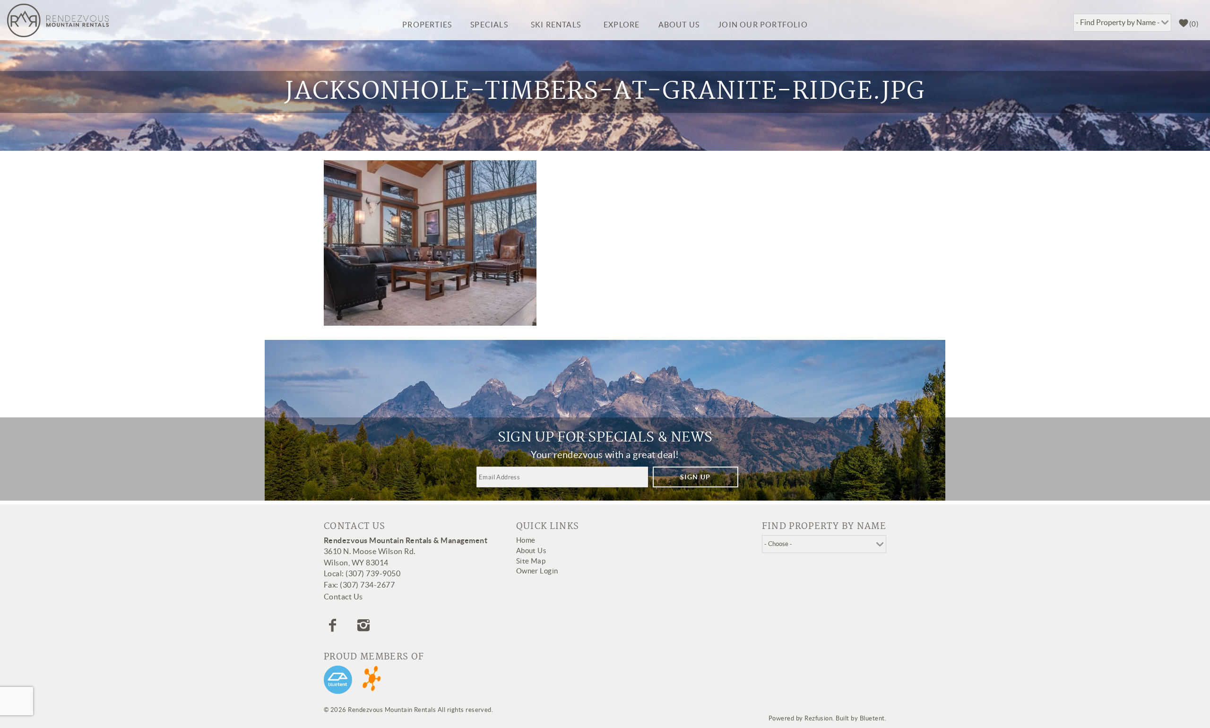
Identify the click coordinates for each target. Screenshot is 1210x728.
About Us (679, 24)
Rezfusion (818, 718)
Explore (622, 24)
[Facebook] (334, 625)
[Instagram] (364, 625)
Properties (427, 24)
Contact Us (343, 596)
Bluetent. (873, 718)
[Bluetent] (338, 680)
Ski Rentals (556, 24)
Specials (489, 24)
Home (526, 540)
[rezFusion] (372, 680)
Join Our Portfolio (763, 24)
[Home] (58, 20)
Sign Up (695, 477)
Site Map (531, 561)
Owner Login (537, 571)
